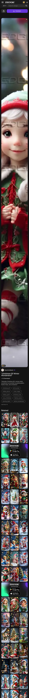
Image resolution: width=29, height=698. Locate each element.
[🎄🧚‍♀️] (23, 574)
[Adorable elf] (14, 681)
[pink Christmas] (14, 558)
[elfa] (14, 420)
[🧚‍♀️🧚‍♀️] (5, 435)
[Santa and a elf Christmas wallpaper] (14, 496)
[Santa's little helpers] (23, 650)
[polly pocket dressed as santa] (5, 512)
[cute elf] (14, 635)
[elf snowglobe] (14, 465)
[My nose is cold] (23, 512)
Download (18, 11)
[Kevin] (14, 512)
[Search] (26, 5)
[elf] (5, 604)
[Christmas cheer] (14, 435)
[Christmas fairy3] (5, 650)
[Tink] (14, 543)
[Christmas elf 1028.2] (5, 481)
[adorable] (5, 620)
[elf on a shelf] (14, 650)
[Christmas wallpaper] (5, 496)
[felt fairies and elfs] (5, 574)
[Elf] (23, 465)
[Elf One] (23, 527)
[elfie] (5, 465)
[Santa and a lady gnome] (23, 681)
